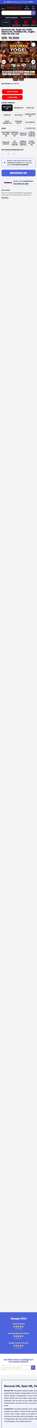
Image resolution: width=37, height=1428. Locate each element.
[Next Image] (33, 62)
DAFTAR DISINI (12, 92)
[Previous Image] (3, 62)
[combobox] (16, 13)
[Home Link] (14, 7)
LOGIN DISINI (12, 97)
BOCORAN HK (18, 173)
